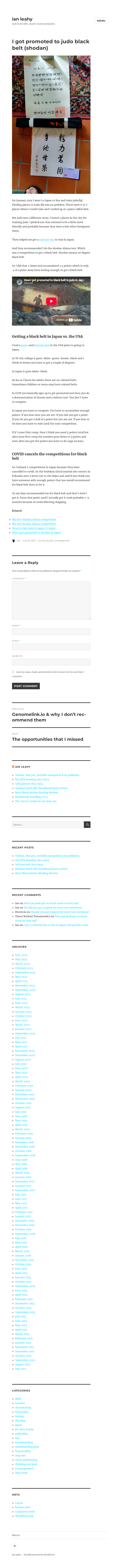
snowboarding (24, 1442)
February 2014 (24, 1299)
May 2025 (21, 959)
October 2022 (23, 1016)
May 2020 (21, 1072)
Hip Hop (20, 1420)
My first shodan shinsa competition (34, 519)
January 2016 (23, 1255)
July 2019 (20, 1111)
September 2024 (25, 972)
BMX (18, 1398)
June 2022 (21, 1020)
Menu (101, 20)
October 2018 (23, 1151)
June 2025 (21, 955)
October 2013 (23, 1307)
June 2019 (21, 1116)
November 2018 (25, 1146)
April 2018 (21, 1168)
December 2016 (24, 1220)
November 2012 (25, 1351)
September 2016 (25, 1233)
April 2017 (21, 1207)
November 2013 (24, 1303)
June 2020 (21, 1068)
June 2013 (21, 1320)
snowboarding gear (27, 1446)
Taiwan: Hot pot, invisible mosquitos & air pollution (47, 775)
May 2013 (21, 1325)
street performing (26, 1459)
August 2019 (22, 1107)
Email (16, 641)
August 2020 (23, 1059)
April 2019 (21, 1124)
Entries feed (22, 1507)
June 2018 (21, 1159)
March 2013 (22, 1333)
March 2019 (22, 1129)
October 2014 (23, 1281)
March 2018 (22, 1172)
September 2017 (25, 1190)
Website (17, 656)
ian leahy (22, 19)
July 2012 (20, 1368)
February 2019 (24, 1133)
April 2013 (21, 1329)
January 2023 (23, 1011)
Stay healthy (23, 1451)
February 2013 (23, 1338)
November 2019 (25, 1098)
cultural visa (46, 239)
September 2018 (25, 1155)
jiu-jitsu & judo (45, 540)
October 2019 (23, 1103)
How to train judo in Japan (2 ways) (34, 528)
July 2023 (21, 998)
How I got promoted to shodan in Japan (36, 532)
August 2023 (23, 994)
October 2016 (23, 1229)
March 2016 (22, 1251)
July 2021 (20, 1037)
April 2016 (21, 1246)
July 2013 (20, 1316)
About (16, 1535)
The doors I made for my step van (36, 801)
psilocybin (21, 1433)
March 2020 (22, 1081)
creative (20, 1403)
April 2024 (21, 981)
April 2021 (21, 1046)
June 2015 (21, 1268)
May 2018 (21, 1164)
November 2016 (25, 1225)
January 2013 (23, 1342)
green (24, 345)
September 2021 (25, 1033)
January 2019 (23, 1137)
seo (17, 1438)
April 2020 (21, 1076)
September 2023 (25, 989)
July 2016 (20, 1238)
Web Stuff (21, 1472)
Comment (19, 578)
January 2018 (23, 1177)
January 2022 (23, 1029)
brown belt (43, 345)
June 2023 (21, 1002)
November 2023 (25, 985)
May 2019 (21, 1120)
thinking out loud (26, 1464)
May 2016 (21, 1242)
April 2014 (21, 1294)
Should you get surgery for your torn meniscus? (53, 907)
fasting (19, 1416)
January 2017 (23, 1216)
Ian (18, 540)
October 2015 (23, 1264)
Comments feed (25, 1511)
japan (18, 1424)
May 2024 (21, 976)
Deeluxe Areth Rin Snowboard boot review (41, 788)
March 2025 (22, 963)
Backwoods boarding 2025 (31, 796)
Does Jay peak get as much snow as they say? (51, 903)
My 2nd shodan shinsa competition (34, 523)
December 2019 (24, 1094)
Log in (19, 1502)
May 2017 (21, 1203)
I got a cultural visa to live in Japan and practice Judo (56, 925)
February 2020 (24, 1085)
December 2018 (24, 1142)
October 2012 (23, 1355)
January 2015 (23, 1277)
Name (16, 625)
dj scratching (23, 1407)
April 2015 (21, 1273)
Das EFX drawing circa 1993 (32, 779)
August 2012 (22, 1364)
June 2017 (21, 1198)
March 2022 (22, 1024)
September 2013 (25, 1312)
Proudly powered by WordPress (39, 1554)
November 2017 (24, 1181)
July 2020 (21, 1063)
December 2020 (25, 1050)
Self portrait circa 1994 (29, 783)
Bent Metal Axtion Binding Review (36, 792)
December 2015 (24, 1259)
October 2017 (23, 1185)
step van (20, 1455)
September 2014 (25, 1286)
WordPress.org (24, 1515)
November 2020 (25, 1055)
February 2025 (24, 968)
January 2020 (23, 1090)
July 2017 (20, 1194)
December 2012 (24, 1347)
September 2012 (25, 1360)
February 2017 (23, 1212)
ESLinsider (21, 1411)
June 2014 (21, 1290)
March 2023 (22, 1007)
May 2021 (21, 1042)
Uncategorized (61, 540)
